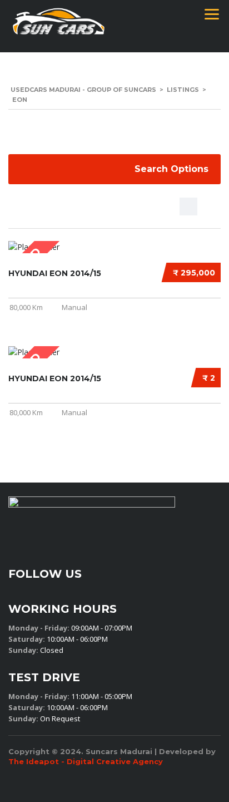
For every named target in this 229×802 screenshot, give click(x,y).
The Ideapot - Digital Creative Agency (85, 761)
